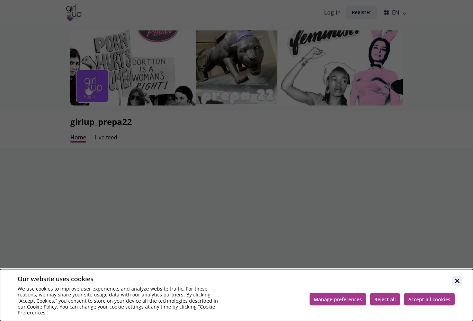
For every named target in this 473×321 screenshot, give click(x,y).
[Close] (457, 281)
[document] (236, 295)
